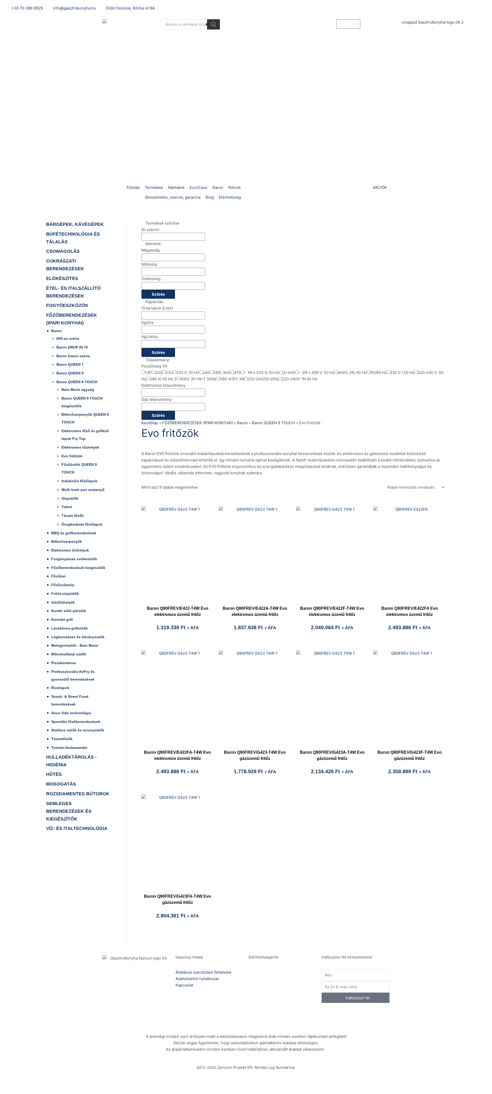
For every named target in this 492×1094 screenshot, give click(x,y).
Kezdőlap (149, 422)
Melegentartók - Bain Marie (74, 645)
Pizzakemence (63, 663)
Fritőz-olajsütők (65, 594)
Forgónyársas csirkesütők (74, 559)
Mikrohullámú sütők (68, 654)
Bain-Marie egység (77, 390)
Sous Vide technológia (71, 713)
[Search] (213, 24)
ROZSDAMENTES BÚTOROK (77, 793)
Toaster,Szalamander (69, 748)
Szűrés (158, 294)
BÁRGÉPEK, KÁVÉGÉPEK (75, 224)
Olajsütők (69, 498)
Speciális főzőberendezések (75, 722)
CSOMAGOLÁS (63, 251)
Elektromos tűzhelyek (80, 447)
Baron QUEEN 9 (70, 373)
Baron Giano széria (73, 356)
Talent (66, 507)
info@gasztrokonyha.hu (286, 996)
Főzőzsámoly (62, 585)
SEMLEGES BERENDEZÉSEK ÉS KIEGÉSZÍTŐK (68, 811)
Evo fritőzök (72, 456)
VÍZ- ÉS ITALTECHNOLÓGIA (76, 828)
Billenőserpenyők (66, 541)
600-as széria (67, 338)
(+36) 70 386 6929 (282, 978)
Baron (56, 331)
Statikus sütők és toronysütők (77, 730)
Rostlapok (60, 688)
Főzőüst (58, 576)
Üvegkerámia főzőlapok (81, 524)
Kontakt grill (62, 619)
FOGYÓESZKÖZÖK (67, 305)
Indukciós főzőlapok (79, 481)
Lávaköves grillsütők (69, 628)
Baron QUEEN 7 (70, 364)
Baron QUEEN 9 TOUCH (76, 382)
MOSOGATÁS (61, 784)
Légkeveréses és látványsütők (78, 637)
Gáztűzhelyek (63, 602)
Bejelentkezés (343, 8)
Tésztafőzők (62, 739)
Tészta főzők (72, 516)
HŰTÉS (54, 774)
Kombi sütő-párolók (68, 611)
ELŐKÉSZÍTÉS (62, 278)
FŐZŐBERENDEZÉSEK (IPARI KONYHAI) (197, 422)
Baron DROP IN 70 (72, 347)
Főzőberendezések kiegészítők (78, 568)
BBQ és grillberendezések (73, 533)
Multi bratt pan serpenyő (83, 490)
